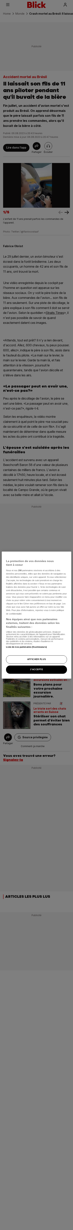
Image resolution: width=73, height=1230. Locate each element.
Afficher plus (36, 659)
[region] (36, 615)
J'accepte (36, 669)
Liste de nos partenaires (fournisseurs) (26, 647)
